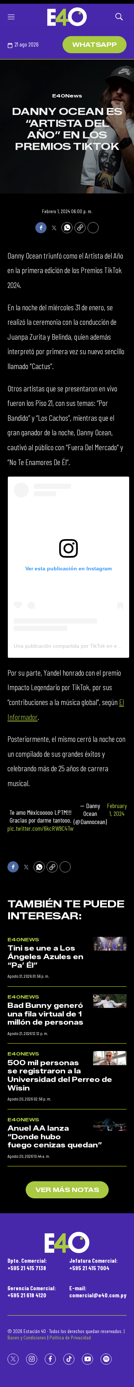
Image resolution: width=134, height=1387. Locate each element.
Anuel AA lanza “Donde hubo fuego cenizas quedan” (54, 1136)
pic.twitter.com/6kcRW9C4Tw (40, 828)
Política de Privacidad (70, 1337)
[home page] (66, 16)
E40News (67, 96)
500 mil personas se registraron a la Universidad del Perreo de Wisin (59, 1075)
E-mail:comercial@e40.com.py (98, 1291)
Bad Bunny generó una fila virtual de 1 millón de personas (45, 1014)
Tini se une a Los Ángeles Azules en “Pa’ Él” (45, 956)
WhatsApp (94, 44)
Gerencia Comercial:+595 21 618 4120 (31, 1291)
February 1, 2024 (117, 810)
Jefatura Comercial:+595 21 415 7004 (93, 1264)
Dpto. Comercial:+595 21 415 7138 (27, 1264)
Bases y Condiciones (26, 1337)
